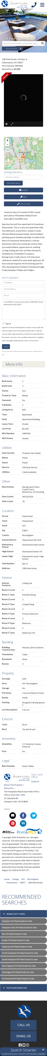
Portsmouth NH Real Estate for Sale (18, 978)
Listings (15, 879)
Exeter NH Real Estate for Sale (15, 940)
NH (23, 879)
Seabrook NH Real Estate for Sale (17, 946)
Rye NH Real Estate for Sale (14, 934)
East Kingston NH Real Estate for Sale (19, 965)
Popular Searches (17, 988)
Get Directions (13, 183)
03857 (23, 882)
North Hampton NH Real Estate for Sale (20, 953)
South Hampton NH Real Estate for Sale (19, 959)
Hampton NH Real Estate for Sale (17, 921)
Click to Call (24, 203)
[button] (42, 43)
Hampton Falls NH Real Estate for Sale (19, 927)
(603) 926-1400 (18, 795)
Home (7, 879)
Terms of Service (38, 351)
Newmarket (11, 882)
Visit (24, 197)
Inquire (24, 190)
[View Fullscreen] (7, 150)
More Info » (9, 788)
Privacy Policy (33, 341)
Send (6, 346)
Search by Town (16, 914)
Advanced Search (11, 49)
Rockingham (33, 879)
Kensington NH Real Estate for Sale (18, 972)
